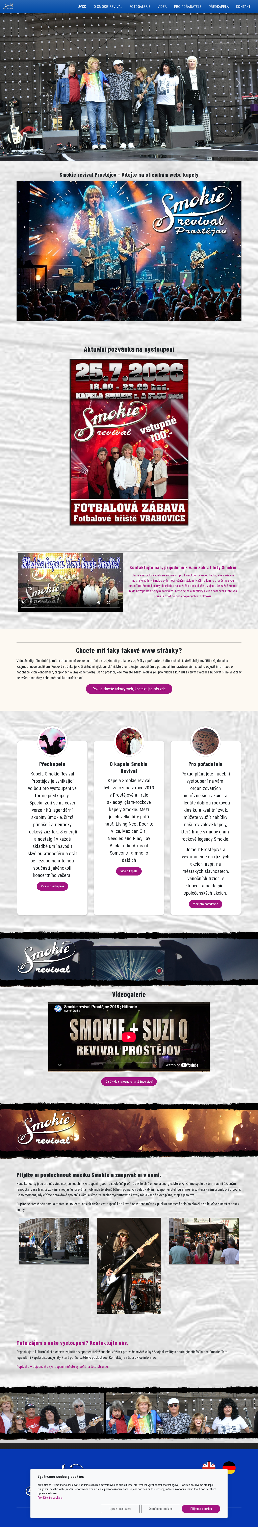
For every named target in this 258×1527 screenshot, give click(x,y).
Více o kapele (128, 871)
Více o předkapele (52, 886)
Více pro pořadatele (205, 904)
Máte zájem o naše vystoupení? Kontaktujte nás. (72, 1342)
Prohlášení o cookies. (50, 1497)
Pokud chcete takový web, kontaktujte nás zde (129, 689)
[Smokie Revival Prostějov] (9, 6)
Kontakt (243, 6)
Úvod (82, 6)
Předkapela (219, 6)
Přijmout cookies (201, 1509)
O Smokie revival (108, 6)
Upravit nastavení (120, 1509)
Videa (162, 6)
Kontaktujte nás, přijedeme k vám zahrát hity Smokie (183, 567)
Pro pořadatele (188, 6)
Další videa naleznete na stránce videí (129, 1081)
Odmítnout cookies (161, 1509)
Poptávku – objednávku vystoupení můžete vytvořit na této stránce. (63, 1367)
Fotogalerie (140, 6)
